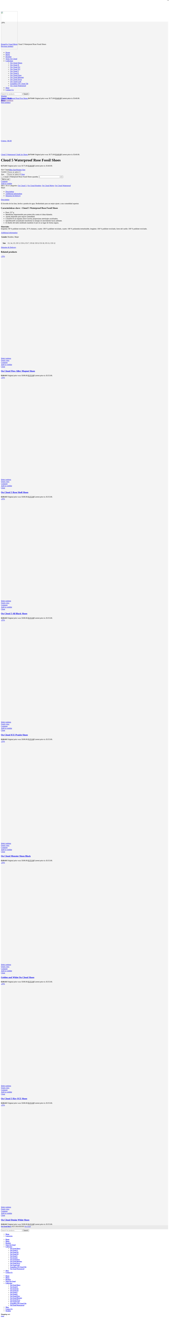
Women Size (20, 170)
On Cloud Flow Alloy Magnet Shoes (18, 371)
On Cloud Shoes (15, 1248)
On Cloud (28, 1226)
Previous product (7, 46)
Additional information (14, 194)
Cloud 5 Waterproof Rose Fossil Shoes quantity (21, 177)
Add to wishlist (6, 184)
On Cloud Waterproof (63, 186)
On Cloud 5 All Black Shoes (14, 613)
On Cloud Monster (16, 1261)
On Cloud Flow (15, 1259)
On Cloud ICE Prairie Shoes (14, 735)
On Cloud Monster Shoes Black (16, 856)
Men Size (12, 170)
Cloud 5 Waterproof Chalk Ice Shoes (14, 154)
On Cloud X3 (14, 1254)
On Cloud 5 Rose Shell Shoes (14, 492)
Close (3, 367)
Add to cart (5, 179)
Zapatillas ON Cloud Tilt (18, 1267)
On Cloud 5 (22, 186)
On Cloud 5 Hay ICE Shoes (14, 1098)
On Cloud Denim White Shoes (15, 1220)
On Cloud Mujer (11, 44)
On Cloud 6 (13, 1258)
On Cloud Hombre (34, 186)
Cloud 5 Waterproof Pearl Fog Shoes (14, 98)
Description (10, 192)
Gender (3, 172)
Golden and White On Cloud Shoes (17, 977)
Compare (4, 181)
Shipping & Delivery (13, 196)
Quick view (5, 360)
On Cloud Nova (15, 1263)
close (2, 1316)
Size (2, 174)
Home (3, 44)
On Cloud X (14, 1250)
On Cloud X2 (14, 1252)
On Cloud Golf (15, 1265)
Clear (23, 174)
